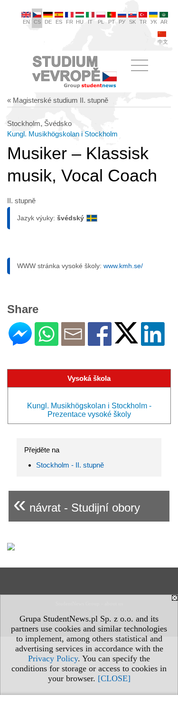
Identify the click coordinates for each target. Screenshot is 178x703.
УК (153, 22)
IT (90, 22)
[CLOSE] (114, 678)
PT (111, 22)
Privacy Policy (53, 658)
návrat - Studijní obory (76, 503)
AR (164, 22)
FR (69, 22)
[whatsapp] (46, 341)
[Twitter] (126, 339)
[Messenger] (20, 341)
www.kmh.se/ (123, 266)
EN (26, 22)
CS (37, 22)
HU (80, 22)
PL (101, 22)
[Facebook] (100, 341)
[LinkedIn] (153, 341)
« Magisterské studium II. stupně (57, 100)
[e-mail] (73, 341)
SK (132, 22)
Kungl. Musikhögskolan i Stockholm (62, 134)
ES (59, 22)
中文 (163, 42)
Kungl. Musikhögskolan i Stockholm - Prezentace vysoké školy (89, 410)
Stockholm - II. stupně (70, 465)
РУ (122, 22)
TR (143, 22)
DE (48, 22)
